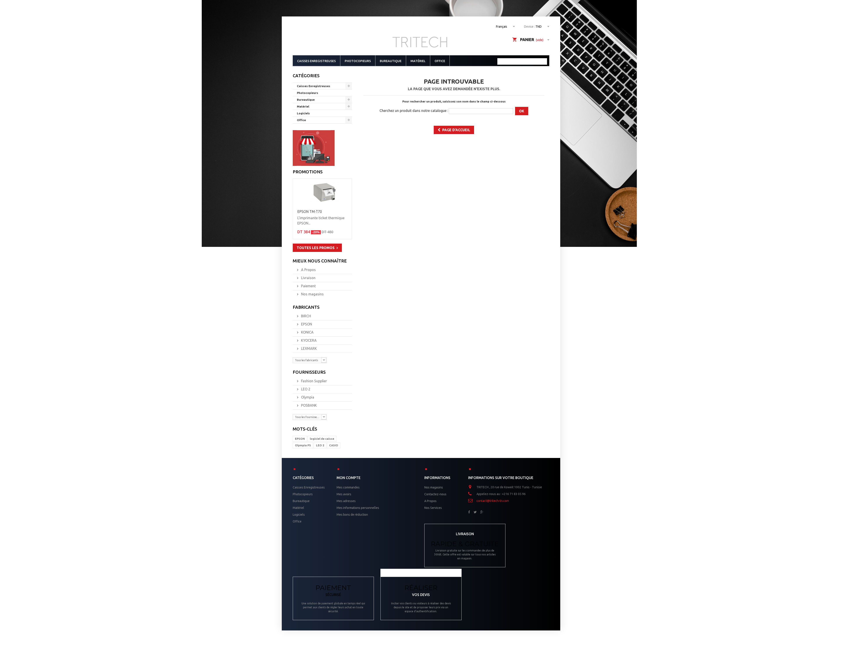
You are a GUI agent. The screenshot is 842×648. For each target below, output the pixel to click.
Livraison (308, 278)
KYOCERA (308, 340)
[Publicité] (314, 148)
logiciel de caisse (322, 438)
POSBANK (308, 405)
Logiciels (303, 113)
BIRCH (305, 316)
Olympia (307, 397)
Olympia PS (303, 445)
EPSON (306, 324)
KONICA (307, 332)
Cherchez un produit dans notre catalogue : (414, 111)
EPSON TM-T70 (309, 212)
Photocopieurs (358, 61)
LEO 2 (305, 389)
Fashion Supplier (313, 381)
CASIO (333, 445)
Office (440, 61)
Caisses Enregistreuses (316, 61)
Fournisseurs (309, 372)
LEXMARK (308, 348)
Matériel (418, 61)
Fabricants (306, 307)
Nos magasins (312, 294)
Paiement (308, 286)
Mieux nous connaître (320, 260)
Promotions (308, 171)
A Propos (308, 270)
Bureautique (390, 61)
